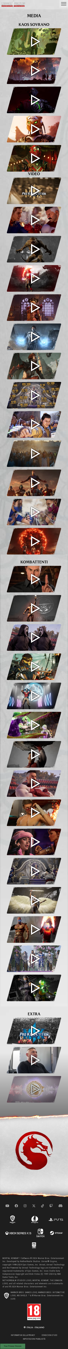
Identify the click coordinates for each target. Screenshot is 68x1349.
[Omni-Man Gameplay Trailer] (34, 754)
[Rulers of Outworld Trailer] (34, 871)
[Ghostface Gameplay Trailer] (34, 637)
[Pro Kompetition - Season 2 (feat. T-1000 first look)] (34, 191)
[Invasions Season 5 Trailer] (34, 278)
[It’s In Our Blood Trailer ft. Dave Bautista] (34, 453)
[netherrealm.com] (34, 1219)
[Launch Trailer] (34, 424)
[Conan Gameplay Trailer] (34, 608)
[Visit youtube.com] (7, 1205)
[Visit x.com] (33, 1205)
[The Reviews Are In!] (34, 395)
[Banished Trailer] (34, 900)
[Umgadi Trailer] (34, 958)
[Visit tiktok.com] (42, 1205)
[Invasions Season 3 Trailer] (34, 337)
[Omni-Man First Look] (34, 783)
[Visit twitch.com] (51, 1205)
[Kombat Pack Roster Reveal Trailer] (34, 483)
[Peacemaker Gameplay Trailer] (34, 696)
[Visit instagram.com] (25, 1205)
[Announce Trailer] (34, 541)
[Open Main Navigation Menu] (63, 4)
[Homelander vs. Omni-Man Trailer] (34, 220)
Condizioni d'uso (49, 1335)
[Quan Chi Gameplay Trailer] (34, 725)
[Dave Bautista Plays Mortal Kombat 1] (34, 1060)
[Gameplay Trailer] (34, 512)
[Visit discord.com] (60, 1205)
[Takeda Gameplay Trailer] (34, 666)
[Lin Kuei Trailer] (34, 988)
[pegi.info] (34, 1312)
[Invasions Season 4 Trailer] (34, 307)
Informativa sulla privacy (23, 1335)
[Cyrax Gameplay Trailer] (34, 129)
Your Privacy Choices (12, 1346)
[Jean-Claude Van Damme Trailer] (34, 812)
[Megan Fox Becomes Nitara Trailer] (34, 842)
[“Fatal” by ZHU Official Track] (34, 1089)
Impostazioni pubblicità (34, 1339)
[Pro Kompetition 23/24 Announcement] (34, 1031)
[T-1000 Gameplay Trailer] (34, 579)
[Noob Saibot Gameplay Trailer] (34, 100)
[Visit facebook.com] (16, 1205)
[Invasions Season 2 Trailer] (34, 366)
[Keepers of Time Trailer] (34, 929)
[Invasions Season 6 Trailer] (34, 249)
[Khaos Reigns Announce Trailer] (34, 70)
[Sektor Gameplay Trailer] (34, 158)
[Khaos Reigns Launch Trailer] (34, 41)
